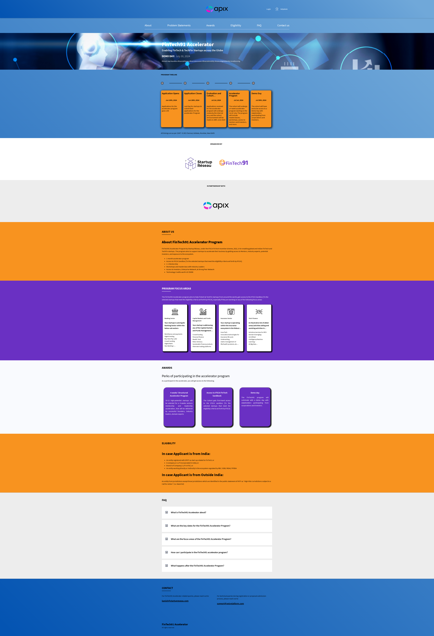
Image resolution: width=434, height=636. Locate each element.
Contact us (283, 25)
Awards (210, 25)
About (148, 25)
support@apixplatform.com (230, 603)
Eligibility (236, 25)
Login (269, 9)
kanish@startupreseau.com (175, 600)
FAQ (259, 25)
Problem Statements (179, 25)
